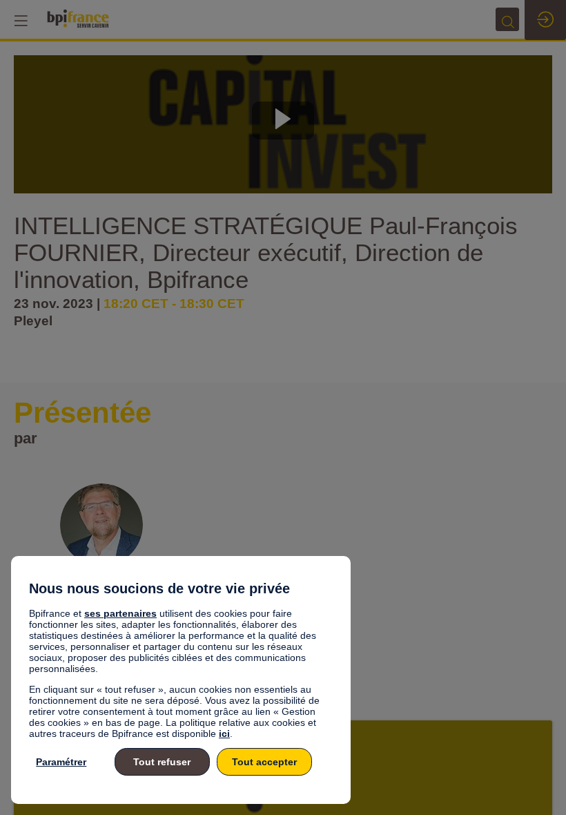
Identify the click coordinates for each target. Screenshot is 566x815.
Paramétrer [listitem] (61, 761)
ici (224, 733)
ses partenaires (120, 613)
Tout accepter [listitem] (264, 761)
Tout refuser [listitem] (162, 761)
